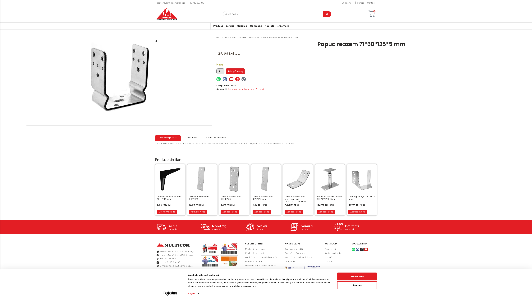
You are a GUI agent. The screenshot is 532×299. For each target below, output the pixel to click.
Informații (352, 226)
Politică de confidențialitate (298, 257)
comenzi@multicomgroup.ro (171, 3)
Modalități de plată (254, 253)
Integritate (290, 261)
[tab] (168, 138)
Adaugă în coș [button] (198, 211)
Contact (371, 3)
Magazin (233, 37)
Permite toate (357, 276)
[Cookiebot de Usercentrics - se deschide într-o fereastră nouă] (170, 294)
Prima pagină (222, 37)
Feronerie (242, 37)
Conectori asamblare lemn (259, 37)
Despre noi (330, 249)
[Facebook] (225, 79)
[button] (156, 41)
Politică (261, 226)
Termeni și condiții (294, 249)
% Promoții (283, 26)
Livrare (172, 226)
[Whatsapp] (218, 79)
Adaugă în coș (235, 71)
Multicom (346, 3)
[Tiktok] (243, 79)
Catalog (242, 26)
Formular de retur (253, 261)
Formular (307, 226)
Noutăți (269, 26)
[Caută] (327, 14)
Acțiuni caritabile (333, 253)
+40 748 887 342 (196, 3)
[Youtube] (231, 79)
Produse (218, 26)
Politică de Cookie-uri (295, 253)
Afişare (191, 293)
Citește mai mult (167, 211)
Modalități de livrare (255, 249)
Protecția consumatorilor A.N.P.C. (261, 265)
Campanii (256, 26)
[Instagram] (237, 79)
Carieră (360, 3)
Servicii (230, 26)
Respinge (357, 285)
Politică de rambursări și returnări (261, 257)
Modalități (219, 226)
